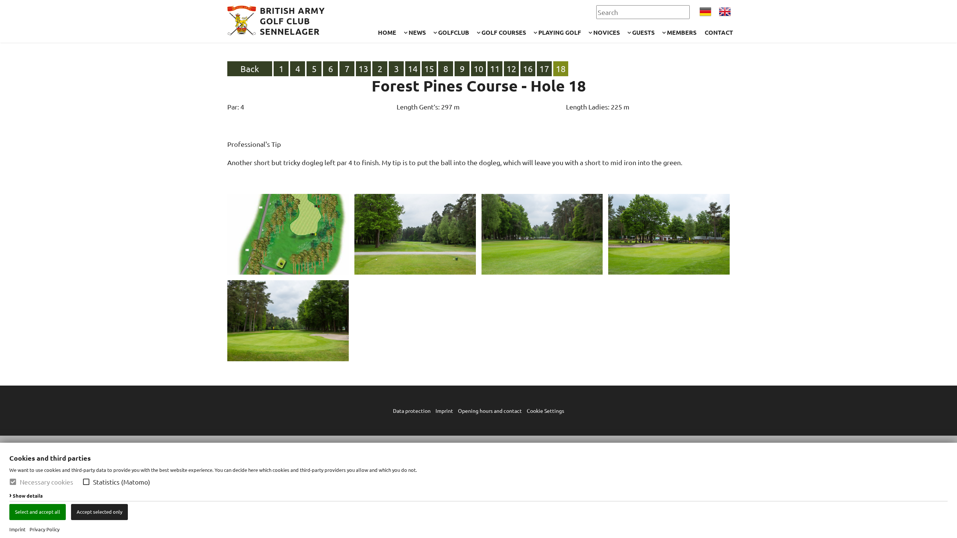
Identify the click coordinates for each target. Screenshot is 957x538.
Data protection (412, 410)
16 (528, 68)
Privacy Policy (44, 529)
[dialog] (478, 490)
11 (495, 68)
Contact (719, 32)
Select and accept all (37, 511)
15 (429, 68)
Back (249, 68)
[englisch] (725, 12)
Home (387, 32)
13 (363, 68)
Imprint (17, 529)
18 (561, 68)
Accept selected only (99, 511)
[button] (86, 481)
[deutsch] (705, 12)
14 (413, 68)
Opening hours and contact (490, 410)
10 (478, 68)
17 (544, 68)
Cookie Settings (545, 410)
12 (511, 68)
